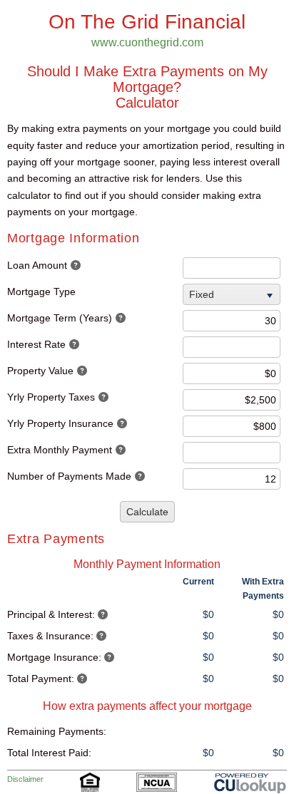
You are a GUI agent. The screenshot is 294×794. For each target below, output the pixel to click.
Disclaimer (25, 779)
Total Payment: (40, 678)
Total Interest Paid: (49, 752)
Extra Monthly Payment (59, 449)
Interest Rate (36, 344)
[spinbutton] (231, 268)
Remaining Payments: (56, 731)
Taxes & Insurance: (50, 635)
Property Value (40, 370)
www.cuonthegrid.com (147, 42)
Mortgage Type (41, 291)
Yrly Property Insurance (60, 423)
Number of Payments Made (69, 476)
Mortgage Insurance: (54, 657)
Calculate (147, 511)
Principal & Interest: (51, 614)
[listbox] (233, 294)
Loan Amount (37, 265)
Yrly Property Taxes (51, 397)
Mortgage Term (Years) (59, 318)
